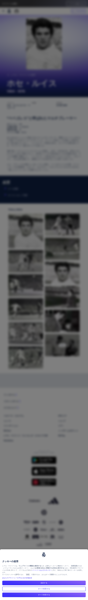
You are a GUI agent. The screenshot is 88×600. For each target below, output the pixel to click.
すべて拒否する (44, 589)
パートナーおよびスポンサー (41, 570)
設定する (44, 583)
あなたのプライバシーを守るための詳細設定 (17, 578)
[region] (44, 574)
